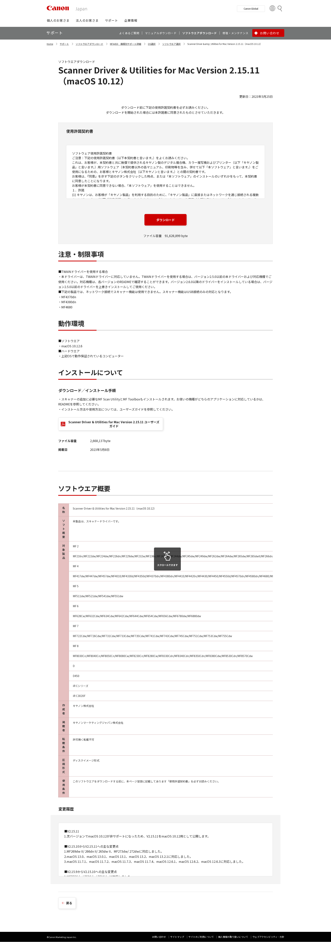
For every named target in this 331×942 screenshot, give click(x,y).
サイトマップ (177, 936)
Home (50, 43)
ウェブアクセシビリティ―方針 (268, 936)
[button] (58, 20)
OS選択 (152, 43)
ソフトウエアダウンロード (89, 43)
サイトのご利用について (201, 936)
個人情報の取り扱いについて (233, 936)
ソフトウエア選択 (171, 43)
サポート (64, 43)
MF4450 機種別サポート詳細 (125, 43)
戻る (69, 903)
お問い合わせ (159, 936)
